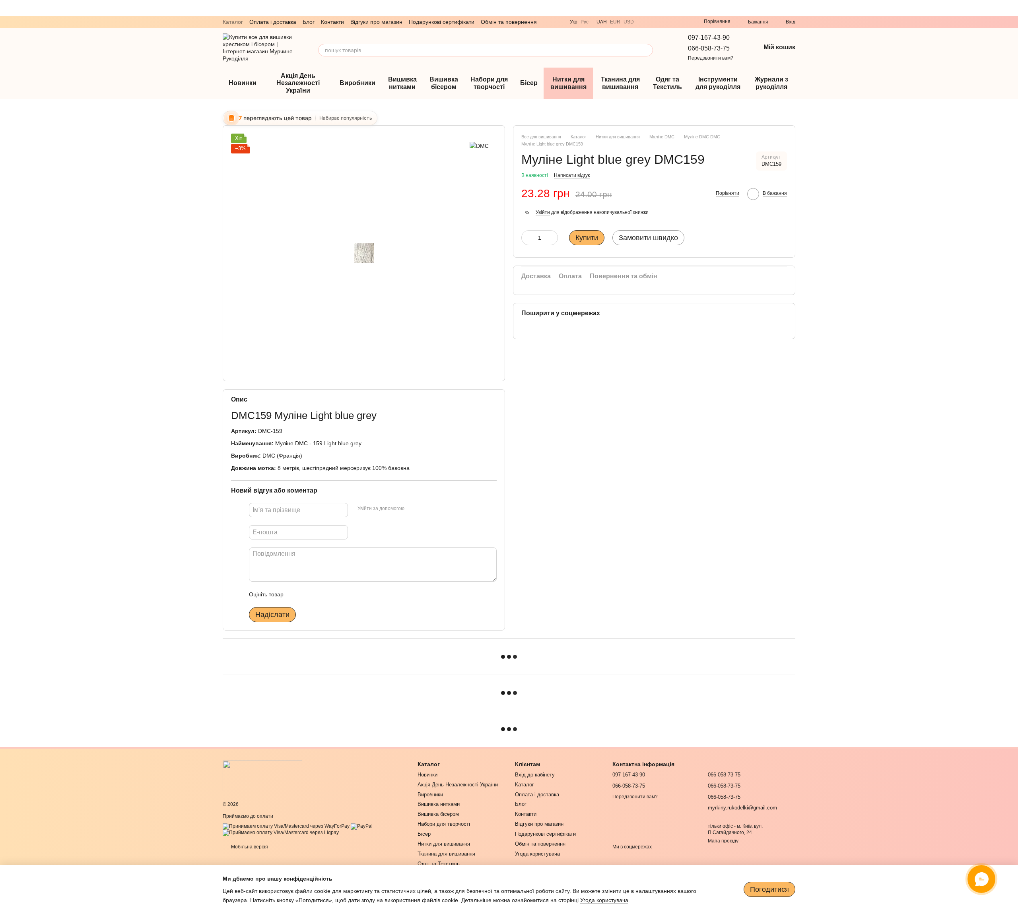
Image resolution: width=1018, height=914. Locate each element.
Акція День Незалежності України (298, 83)
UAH (601, 21)
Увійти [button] (543, 212)
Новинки (242, 83)
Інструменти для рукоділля (718, 83)
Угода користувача (537, 854)
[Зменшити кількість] (527, 238)
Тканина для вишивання (620, 83)
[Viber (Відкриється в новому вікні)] (645, 22)
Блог (309, 22)
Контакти (332, 22)
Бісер (529, 83)
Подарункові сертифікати (441, 22)
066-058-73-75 (709, 48)
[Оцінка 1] (296, 594)
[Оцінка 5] (347, 594)
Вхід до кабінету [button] (535, 775)
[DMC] (479, 145)
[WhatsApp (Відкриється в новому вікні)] (664, 22)
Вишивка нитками (402, 83)
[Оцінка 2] (309, 594)
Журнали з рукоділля (771, 83)
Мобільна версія (249, 847)
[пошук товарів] (646, 50)
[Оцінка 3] (322, 594)
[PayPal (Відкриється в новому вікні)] (362, 826)
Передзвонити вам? (710, 58)
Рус (585, 21)
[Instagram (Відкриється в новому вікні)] (673, 22)
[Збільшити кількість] (552, 238)
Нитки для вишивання (568, 83)
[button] (1011, 8)
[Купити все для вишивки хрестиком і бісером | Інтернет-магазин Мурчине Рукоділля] (262, 775)
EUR (615, 21)
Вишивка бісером (443, 83)
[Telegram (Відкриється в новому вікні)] (654, 22)
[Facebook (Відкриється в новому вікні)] (683, 22)
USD (629, 21)
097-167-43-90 (709, 37)
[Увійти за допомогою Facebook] (413, 509)
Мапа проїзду (723, 841)
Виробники (357, 83)
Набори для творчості (489, 83)
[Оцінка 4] (334, 594)
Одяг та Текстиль (667, 83)
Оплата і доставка (272, 22)
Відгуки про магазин (376, 22)
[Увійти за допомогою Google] (426, 509)
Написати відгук (572, 175)
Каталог (233, 22)
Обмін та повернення (509, 22)
